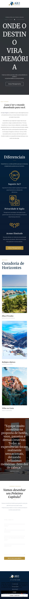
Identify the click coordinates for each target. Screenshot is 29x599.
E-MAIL (6, 525)
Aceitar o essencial (14, 595)
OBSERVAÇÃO (7, 546)
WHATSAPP (7, 532)
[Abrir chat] (25, 595)
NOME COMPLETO (9, 519)
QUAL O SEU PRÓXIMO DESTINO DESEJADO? (14, 538)
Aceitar (14, 592)
